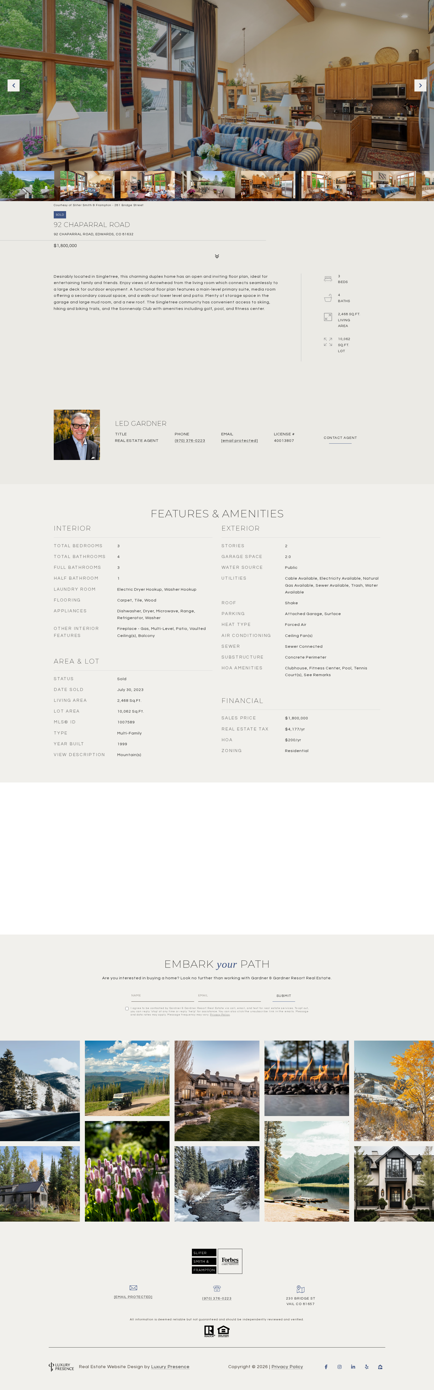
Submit (284, 996)
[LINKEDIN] (353, 1367)
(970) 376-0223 (190, 441)
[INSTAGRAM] (340, 1367)
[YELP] (367, 1367)
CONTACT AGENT (340, 438)
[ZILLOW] (380, 1367)
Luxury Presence (170, 1366)
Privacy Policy (220, 1014)
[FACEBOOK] (326, 1367)
